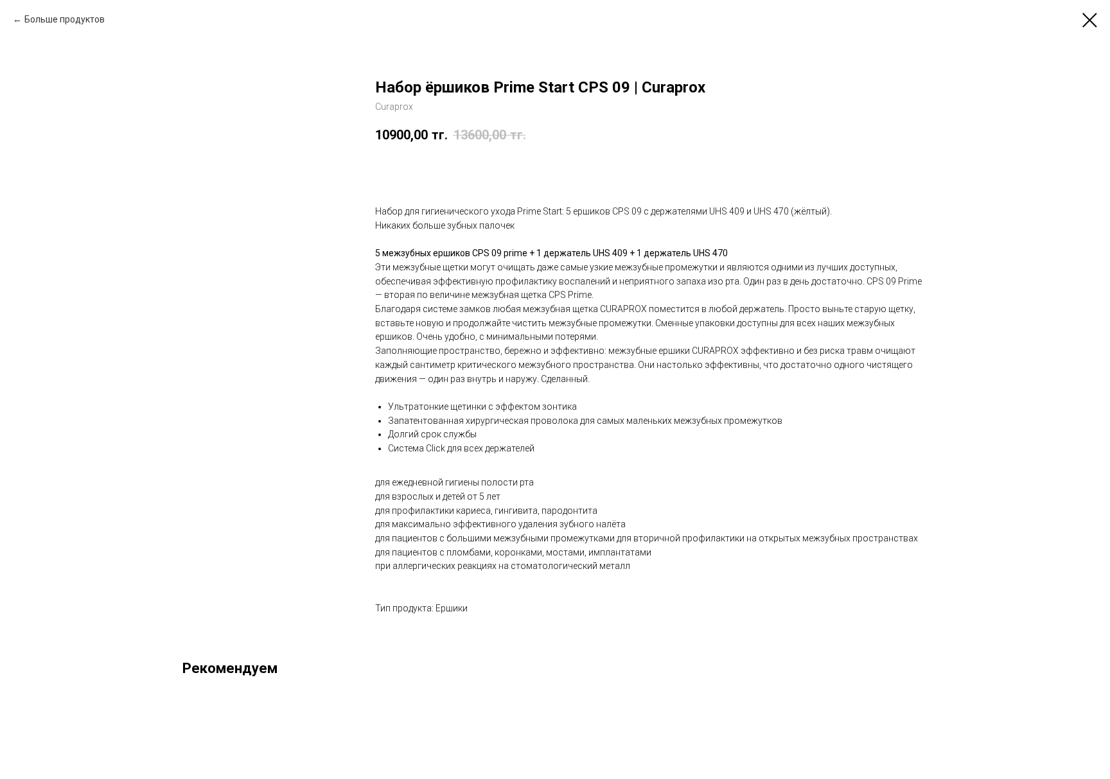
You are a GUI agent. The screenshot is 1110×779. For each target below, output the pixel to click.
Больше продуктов (64, 19)
